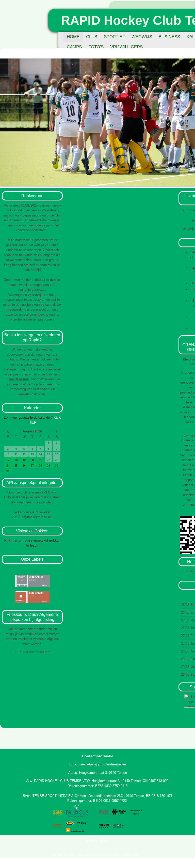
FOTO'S (96, 47)
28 (40, 465)
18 (16, 459)
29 (48, 465)
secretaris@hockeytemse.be (103, 764)
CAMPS (74, 47)
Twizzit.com (130, 855)
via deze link (19, 379)
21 (40, 459)
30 (56, 465)
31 (7, 471)
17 (7, 459)
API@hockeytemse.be (35, 517)
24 (7, 465)
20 (32, 459)
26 (24, 465)
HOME (73, 36)
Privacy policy (97, 841)
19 (24, 459)
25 (16, 465)
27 (32, 465)
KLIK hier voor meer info (32, 652)
